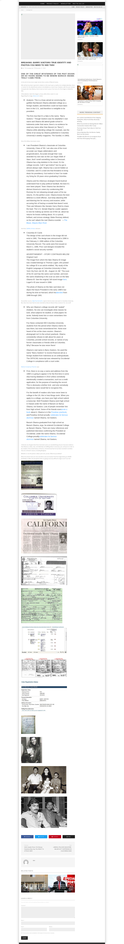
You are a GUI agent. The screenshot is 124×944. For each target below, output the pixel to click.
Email (22, 926)
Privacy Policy (53, 3)
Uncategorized (30, 68)
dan (23, 68)
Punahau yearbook (59, 412)
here (65, 279)
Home (42, 3)
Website (50, 926)
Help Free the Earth (37, 301)
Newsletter (66, 3)
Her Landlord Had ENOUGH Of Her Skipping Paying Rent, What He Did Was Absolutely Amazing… (89, 119)
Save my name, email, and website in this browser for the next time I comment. (38, 933)
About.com (36, 96)
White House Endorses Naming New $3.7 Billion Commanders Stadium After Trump (52, 7)
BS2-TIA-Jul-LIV (78, 3)
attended (59, 292)
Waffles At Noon (31, 228)
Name (22, 920)
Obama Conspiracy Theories (28, 367)
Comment (23, 905)
